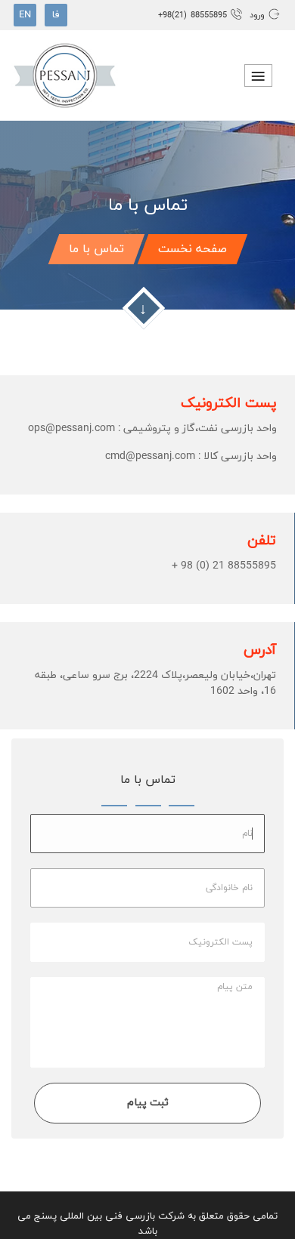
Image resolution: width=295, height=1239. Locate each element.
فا (56, 15)
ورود (255, 15)
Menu (258, 75)
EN (25, 15)
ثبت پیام (148, 1103)
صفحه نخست (192, 249)
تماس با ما (96, 249)
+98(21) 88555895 (194, 15)
